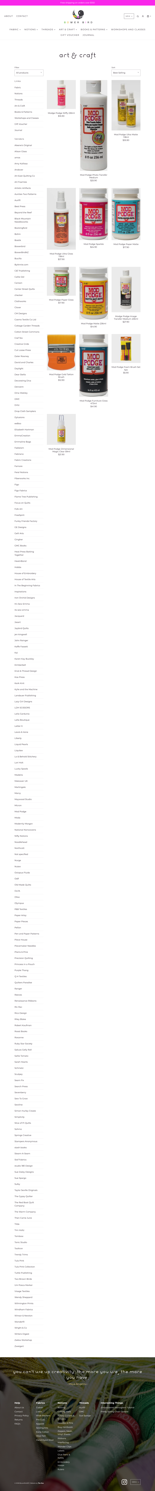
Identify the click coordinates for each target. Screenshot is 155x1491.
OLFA (17, 891)
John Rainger (21, 640)
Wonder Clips (64, 1446)
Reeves (18, 995)
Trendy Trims (21, 1254)
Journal (88, 35)
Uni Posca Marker (24, 1285)
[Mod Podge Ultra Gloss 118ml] (61, 219)
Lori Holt (19, 762)
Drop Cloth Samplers (25, 411)
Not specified (21, 854)
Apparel (40, 1424)
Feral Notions (21, 472)
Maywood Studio (23, 799)
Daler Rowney (22, 356)
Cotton (39, 1407)
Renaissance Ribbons (25, 1001)
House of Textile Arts (25, 579)
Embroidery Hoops (64, 1464)
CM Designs (21, 313)
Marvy (18, 793)
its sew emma (22, 610)
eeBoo (18, 423)
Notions (18, 93)
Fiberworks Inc (22, 478)
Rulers (61, 1469)
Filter (17, 67)
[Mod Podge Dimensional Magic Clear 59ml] (61, 429)
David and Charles (24, 362)
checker (19, 295)
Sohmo (18, 1129)
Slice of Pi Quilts (23, 1123)
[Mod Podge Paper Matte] (126, 214)
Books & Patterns (23, 112)
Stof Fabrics (20, 1159)
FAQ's (17, 1424)
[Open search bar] (138, 16)
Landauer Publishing (25, 695)
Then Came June (23, 1218)
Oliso (17, 897)
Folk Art (18, 509)
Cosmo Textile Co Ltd (25, 319)
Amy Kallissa (21, 163)
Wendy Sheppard (23, 1297)
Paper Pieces (21, 921)
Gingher (19, 539)
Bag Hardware (65, 1427)
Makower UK (21, 781)
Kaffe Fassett (21, 646)
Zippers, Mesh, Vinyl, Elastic (65, 1433)
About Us (19, 1407)
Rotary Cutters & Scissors (66, 1417)
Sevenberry (20, 1092)
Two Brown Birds (23, 1279)
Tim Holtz (19, 1230)
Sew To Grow (21, 1098)
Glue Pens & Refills (64, 1456)
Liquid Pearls (21, 744)
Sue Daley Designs (24, 1172)
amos (17, 157)
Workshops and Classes (128, 29)
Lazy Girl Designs (23, 701)
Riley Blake (20, 1019)
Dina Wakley (21, 393)
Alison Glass (21, 151)
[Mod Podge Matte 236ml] (93, 293)
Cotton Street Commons (27, 332)
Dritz (17, 405)
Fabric (18, 87)
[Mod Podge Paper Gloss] (61, 281)
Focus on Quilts (22, 503)
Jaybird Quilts (22, 628)
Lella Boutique (22, 720)
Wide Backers (43, 1415)
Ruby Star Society (23, 1043)
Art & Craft (20, 106)
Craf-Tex (19, 338)
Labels (61, 1450)
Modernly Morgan (24, 823)
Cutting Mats (64, 1411)
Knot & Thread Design (26, 671)
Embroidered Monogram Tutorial (117, 1407)
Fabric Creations (23, 460)
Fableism (19, 448)
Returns (19, 1419)
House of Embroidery (25, 573)
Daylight (19, 368)
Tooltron (19, 1248)
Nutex (18, 866)
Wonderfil (20, 1322)
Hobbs (18, 567)
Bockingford (21, 228)
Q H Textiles (21, 976)
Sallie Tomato (21, 1056)
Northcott (19, 848)
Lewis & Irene (21, 732)
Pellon (18, 927)
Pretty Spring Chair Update (114, 1411)
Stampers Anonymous (26, 1141)
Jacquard (19, 616)
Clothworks (20, 301)
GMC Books (20, 545)
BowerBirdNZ (22, 252)
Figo (17, 484)
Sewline (19, 1104)
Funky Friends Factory (26, 521)
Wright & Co (21, 1328)
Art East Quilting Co (25, 176)
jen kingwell (21, 634)
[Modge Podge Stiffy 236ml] (61, 94)
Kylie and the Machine (26, 689)
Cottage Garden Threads (27, 325)
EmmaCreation (22, 435)
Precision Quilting (24, 958)
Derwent (19, 387)
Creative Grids (22, 344)
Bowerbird (20, 246)
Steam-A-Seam (22, 1153)
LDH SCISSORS (22, 707)
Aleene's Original (23, 145)
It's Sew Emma (22, 604)
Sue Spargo (20, 1178)
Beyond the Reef (23, 212)
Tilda (17, 1224)
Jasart (18, 622)
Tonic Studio (21, 1242)
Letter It (19, 726)
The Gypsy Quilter (24, 1196)
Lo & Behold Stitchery (26, 756)
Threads (19, 99)
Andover (19, 169)
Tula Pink (19, 1260)
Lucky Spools (21, 769)
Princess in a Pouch (25, 964)
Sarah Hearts (21, 1062)
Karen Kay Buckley (24, 659)
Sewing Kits (42, 1428)
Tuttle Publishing (23, 1273)
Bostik (18, 240)
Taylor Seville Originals (26, 1190)
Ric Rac (18, 1007)
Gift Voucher (70, 35)
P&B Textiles (21, 909)
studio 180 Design (24, 1166)
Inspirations (20, 591)
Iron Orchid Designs (25, 598)
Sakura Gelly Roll (23, 1050)
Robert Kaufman (23, 1025)
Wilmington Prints (24, 1303)
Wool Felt (41, 1436)
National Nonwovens (25, 830)
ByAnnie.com (21, 264)
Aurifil (18, 200)
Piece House (21, 940)
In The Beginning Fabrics (27, 585)
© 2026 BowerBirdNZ (22, 1483)
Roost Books (21, 1031)
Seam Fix (19, 1080)
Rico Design (21, 1013)
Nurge (18, 860)
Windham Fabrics (24, 1309)
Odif (17, 878)
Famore (18, 466)
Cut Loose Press (23, 350)
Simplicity (20, 1117)
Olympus (19, 903)
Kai (16, 652)
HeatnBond (20, 561)
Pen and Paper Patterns (27, 933)
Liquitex (19, 750)
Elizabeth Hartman (24, 429)
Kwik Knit (19, 683)
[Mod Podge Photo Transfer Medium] (93, 125)
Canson (18, 283)
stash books (21, 1147)
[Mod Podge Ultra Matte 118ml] (126, 105)
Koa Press (20, 677)
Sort (113, 67)
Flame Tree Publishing (26, 496)
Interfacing (63, 1442)
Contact (22, 16)
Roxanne (19, 1037)
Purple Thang (21, 970)
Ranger (18, 988)
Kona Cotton (42, 1432)
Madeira (19, 775)
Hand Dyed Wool (45, 1440)
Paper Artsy (20, 915)
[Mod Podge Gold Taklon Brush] (61, 352)
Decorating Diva (23, 380)
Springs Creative (23, 1135)
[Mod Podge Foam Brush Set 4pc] (126, 348)
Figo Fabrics (21, 490)
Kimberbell (20, 665)
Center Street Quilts (25, 289)
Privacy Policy (22, 1415)
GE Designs (20, 527)
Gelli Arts (19, 533)
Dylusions (20, 417)
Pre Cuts (40, 1419)
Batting (61, 1407)
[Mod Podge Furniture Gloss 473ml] (93, 365)
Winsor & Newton (23, 1315)
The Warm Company (25, 1212)
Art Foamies (21, 182)
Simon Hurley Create (25, 1111)
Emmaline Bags (23, 442)
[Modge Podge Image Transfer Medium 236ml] (126, 289)
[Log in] (142, 16)
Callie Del (19, 277)
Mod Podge (20, 811)
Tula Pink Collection (25, 1267)
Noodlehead (21, 842)
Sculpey (19, 1074)
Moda (17, 817)
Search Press (21, 1086)
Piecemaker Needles (25, 946)
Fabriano (19, 454)
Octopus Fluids (22, 872)
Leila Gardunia (22, 714)
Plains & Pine (21, 952)
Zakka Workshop (23, 1340)
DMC (17, 399)
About (8, 16)
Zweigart (19, 1346)
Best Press (20, 206)
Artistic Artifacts (23, 188)
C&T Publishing (22, 271)
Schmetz (19, 1068)
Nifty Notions (21, 836)
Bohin (18, 234)
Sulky (17, 1184)
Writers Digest (22, 1334)
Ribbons (62, 1438)
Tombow (19, 1236)
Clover (18, 307)
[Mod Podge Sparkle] (93, 214)
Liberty (18, 738)
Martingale (20, 787)
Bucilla (18, 258)
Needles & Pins (65, 1423)
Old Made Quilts (23, 885)
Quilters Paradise (23, 982)
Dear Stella (20, 374)
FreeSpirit (19, 515)
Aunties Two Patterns (25, 194)
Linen (39, 1411)
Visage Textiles (22, 1291)
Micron (18, 805)
